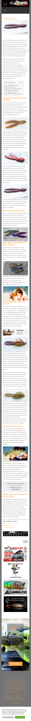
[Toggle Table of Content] (20, 83)
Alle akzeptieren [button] (20, 717)
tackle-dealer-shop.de (15, 485)
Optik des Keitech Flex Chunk (12, 85)
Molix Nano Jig (8, 525)
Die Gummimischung (10, 87)
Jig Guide (6, 523)
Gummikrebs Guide (9, 527)
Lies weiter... (15, 664)
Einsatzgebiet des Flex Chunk (12, 90)
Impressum (15, 703)
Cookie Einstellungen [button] (8, 717)
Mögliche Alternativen (12, 92)
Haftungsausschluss (15, 706)
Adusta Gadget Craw (15, 628)
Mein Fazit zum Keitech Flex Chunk (13, 94)
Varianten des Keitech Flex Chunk (13, 88)
